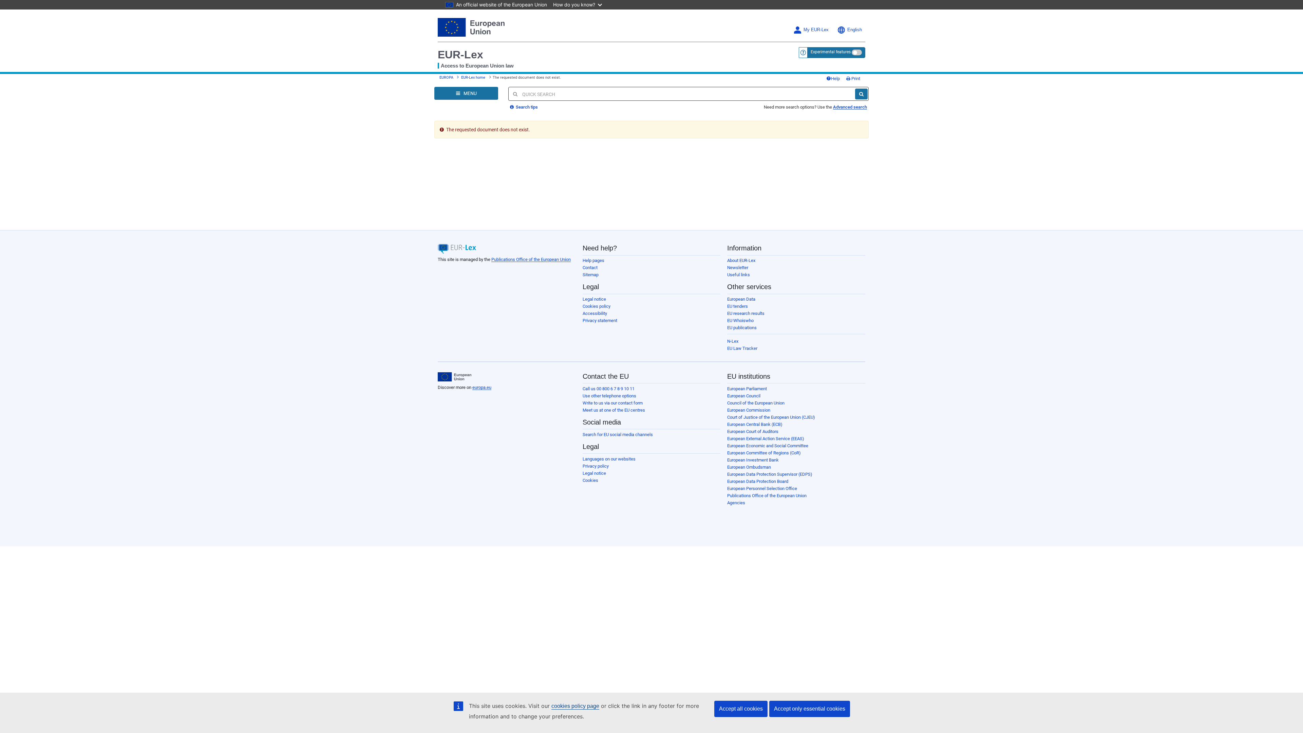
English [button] (854, 29)
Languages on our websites (609, 459)
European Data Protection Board (757, 481)
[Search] (861, 94)
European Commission (748, 410)
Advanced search (850, 107)
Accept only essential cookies (809, 709)
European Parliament (747, 388)
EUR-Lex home (473, 77)
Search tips (526, 107)
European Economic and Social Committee (767, 445)
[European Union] (454, 377)
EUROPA (446, 77)
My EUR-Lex (816, 29)
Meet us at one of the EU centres (614, 410)
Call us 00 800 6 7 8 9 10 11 (609, 388)
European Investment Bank (753, 460)
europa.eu (481, 387)
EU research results (745, 313)
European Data (741, 299)
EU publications (742, 327)
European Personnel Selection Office (762, 488)
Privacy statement (600, 320)
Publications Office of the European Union (531, 259)
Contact (590, 267)
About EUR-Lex (741, 260)
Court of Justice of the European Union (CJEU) (771, 417)
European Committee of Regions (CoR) (764, 452)
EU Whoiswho (740, 320)
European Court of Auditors (752, 431)
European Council (743, 395)
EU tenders (737, 306)
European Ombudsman (749, 467)
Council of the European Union (756, 403)
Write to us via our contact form (613, 403)
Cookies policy (596, 306)
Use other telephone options (609, 395)
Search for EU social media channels (618, 434)
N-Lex (732, 341)
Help (835, 78)
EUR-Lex (460, 55)
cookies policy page (575, 706)
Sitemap (591, 274)
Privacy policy (596, 466)
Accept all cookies (741, 709)
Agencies (736, 502)
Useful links (738, 274)
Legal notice (594, 299)
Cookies (590, 480)
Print (855, 78)
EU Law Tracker (742, 348)
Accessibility (595, 313)
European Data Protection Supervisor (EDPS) (769, 474)
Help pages (593, 260)
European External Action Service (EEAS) (765, 438)
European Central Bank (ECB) (754, 424)
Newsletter (737, 267)
